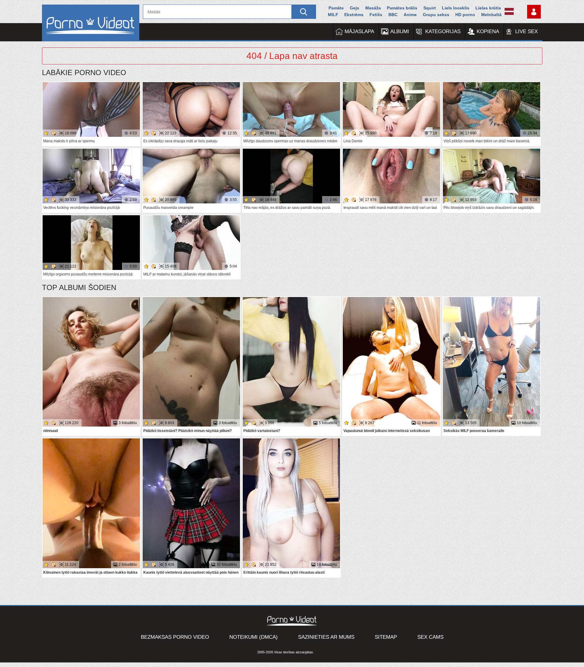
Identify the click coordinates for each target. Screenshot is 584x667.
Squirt (429, 7)
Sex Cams (430, 637)
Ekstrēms (353, 14)
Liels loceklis (455, 7)
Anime (410, 14)
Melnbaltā (491, 14)
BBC (393, 14)
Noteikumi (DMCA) (253, 637)
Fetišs (376, 14)
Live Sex (526, 31)
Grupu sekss (436, 14)
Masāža (373, 7)
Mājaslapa (359, 31)
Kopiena (488, 31)
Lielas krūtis (488, 7)
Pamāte (336, 7)
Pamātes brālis (402, 7)
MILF (333, 14)
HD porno (465, 14)
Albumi (399, 31)
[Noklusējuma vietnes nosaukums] (90, 23)
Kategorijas (443, 31)
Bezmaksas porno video (175, 637)
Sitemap (386, 637)
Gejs (354, 7)
